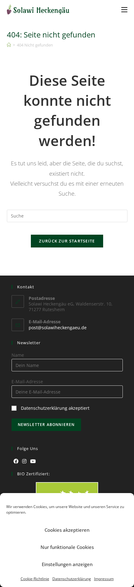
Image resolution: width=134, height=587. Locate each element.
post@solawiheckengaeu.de (58, 327)
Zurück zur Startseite (67, 241)
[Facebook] (15, 461)
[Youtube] (33, 461)
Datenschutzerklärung (71, 578)
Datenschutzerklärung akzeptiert (55, 408)
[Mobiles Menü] (124, 9)
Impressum (104, 578)
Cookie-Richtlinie (35, 578)
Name (18, 355)
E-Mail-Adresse (27, 381)
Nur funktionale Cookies (67, 547)
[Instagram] (24, 461)
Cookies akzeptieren (67, 530)
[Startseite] (9, 45)
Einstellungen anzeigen (67, 564)
